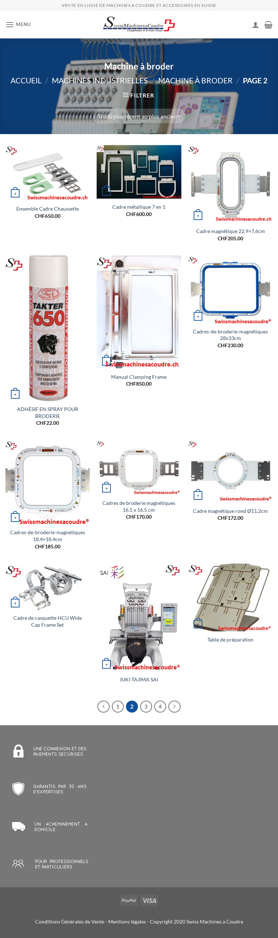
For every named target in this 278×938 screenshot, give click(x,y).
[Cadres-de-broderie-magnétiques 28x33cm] (230, 290)
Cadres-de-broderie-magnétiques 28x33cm (230, 334)
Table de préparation (230, 639)
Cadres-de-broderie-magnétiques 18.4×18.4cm (47, 535)
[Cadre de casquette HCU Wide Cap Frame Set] (47, 587)
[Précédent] (103, 707)
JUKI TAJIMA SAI (138, 679)
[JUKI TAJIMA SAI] (139, 617)
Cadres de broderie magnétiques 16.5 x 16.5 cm (138, 506)
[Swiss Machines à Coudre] (139, 24)
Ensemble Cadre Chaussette (47, 209)
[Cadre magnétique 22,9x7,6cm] (230, 184)
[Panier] (268, 25)
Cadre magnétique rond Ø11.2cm (230, 511)
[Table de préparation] (230, 597)
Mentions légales (127, 921)
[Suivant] (174, 707)
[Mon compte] (255, 25)
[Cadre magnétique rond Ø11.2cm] (230, 471)
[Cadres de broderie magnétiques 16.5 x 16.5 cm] (139, 467)
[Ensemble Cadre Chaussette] (47, 172)
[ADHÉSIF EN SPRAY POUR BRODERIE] (47, 328)
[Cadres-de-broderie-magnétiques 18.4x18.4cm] (47, 482)
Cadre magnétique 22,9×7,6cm (230, 231)
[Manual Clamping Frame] (139, 312)
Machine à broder (195, 80)
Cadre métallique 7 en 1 (138, 207)
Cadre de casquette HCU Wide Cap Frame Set (47, 621)
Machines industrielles (100, 80)
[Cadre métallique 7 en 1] (139, 171)
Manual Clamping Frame (139, 377)
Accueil (26, 80)
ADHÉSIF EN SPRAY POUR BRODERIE (47, 412)
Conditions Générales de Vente (69, 921)
